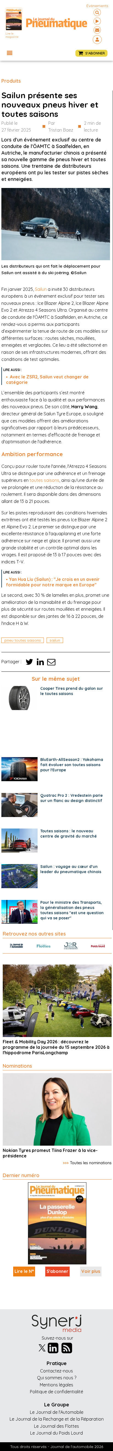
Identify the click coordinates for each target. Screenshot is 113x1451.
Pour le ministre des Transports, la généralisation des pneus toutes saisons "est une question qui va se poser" (72, 910)
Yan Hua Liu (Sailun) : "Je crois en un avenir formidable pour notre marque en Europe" (53, 582)
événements (97, 5)
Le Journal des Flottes (56, 1426)
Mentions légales (56, 1385)
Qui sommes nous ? (56, 1377)
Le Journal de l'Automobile (56, 1412)
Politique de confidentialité (56, 1391)
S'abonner (57, 1271)
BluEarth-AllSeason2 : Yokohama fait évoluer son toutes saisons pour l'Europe (71, 764)
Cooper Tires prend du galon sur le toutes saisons (71, 691)
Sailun (41, 289)
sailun (55, 640)
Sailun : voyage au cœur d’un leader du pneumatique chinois (70, 869)
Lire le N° (24, 1271)
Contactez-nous (56, 1371)
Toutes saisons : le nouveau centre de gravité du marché (68, 834)
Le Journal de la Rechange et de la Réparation (57, 1419)
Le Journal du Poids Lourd (56, 1433)
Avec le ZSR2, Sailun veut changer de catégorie (47, 379)
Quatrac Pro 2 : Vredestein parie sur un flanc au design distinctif (71, 798)
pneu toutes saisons (22, 640)
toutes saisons (44, 480)
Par (60, 126)
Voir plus (90, 1271)
